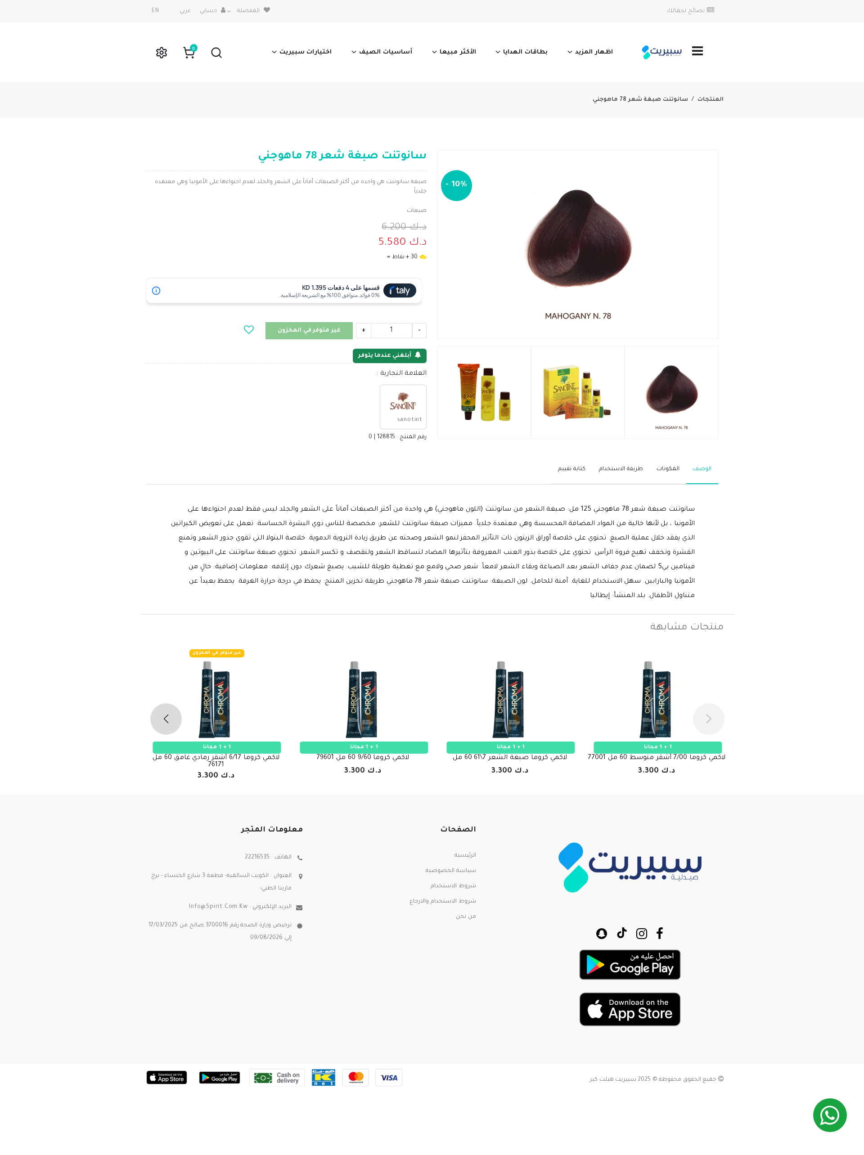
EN (155, 11)
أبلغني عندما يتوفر (384, 356)
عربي (185, 11)
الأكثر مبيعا (458, 52)
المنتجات (711, 100)
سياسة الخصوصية (451, 871)
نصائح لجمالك (686, 11)
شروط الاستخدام (453, 886)
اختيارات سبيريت (305, 52)
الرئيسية (465, 856)
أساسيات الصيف (385, 52)
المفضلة (248, 11)
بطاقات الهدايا (525, 52)
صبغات (417, 211)
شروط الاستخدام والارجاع (443, 902)
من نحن (466, 917)
